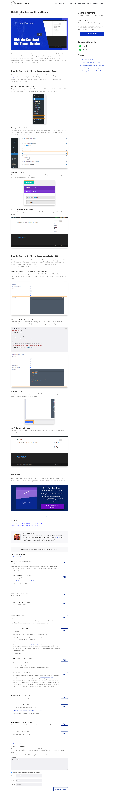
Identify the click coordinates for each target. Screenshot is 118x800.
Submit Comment (60, 789)
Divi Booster (23, 3)
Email (13, 780)
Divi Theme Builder (36, 645)
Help (101, 3)
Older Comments (16, 556)
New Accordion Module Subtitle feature (90, 62)
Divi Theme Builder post (46, 677)
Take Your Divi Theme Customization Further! (52, 489)
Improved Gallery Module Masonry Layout (91, 68)
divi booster (39, 516)
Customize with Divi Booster (52, 506)
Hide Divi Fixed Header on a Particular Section (25, 581)
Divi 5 (34, 516)
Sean (12, 561)
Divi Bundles (81, 3)
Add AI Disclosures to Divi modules (89, 59)
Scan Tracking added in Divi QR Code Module (92, 71)
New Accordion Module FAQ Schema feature (91, 65)
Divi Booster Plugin (60, 3)
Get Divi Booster (91, 34)
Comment (14, 757)
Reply (64, 562)
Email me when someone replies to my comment (26, 772)
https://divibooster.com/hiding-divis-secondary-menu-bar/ (28, 710)
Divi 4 (30, 516)
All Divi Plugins (72, 3)
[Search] (105, 3)
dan (14, 575)
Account (95, 3)
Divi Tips (89, 3)
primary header (46, 516)
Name (13, 776)
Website (13, 784)
